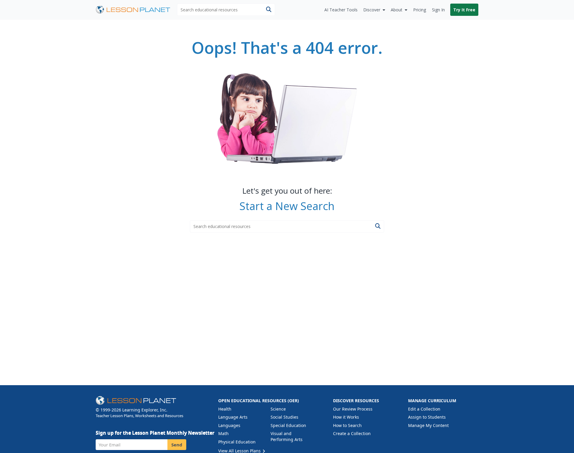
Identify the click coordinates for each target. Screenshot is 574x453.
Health (224, 409)
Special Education (288, 425)
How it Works (346, 417)
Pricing (419, 10)
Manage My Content (428, 425)
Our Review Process (353, 409)
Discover (371, 10)
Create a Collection (352, 433)
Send (176, 445)
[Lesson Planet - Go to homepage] (136, 9)
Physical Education (237, 442)
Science (278, 409)
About (396, 10)
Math (223, 433)
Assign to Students (427, 417)
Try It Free (464, 10)
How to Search (347, 425)
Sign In (438, 10)
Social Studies (284, 417)
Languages (229, 425)
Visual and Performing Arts (287, 436)
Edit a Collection (424, 409)
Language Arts (233, 417)
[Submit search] (268, 10)
